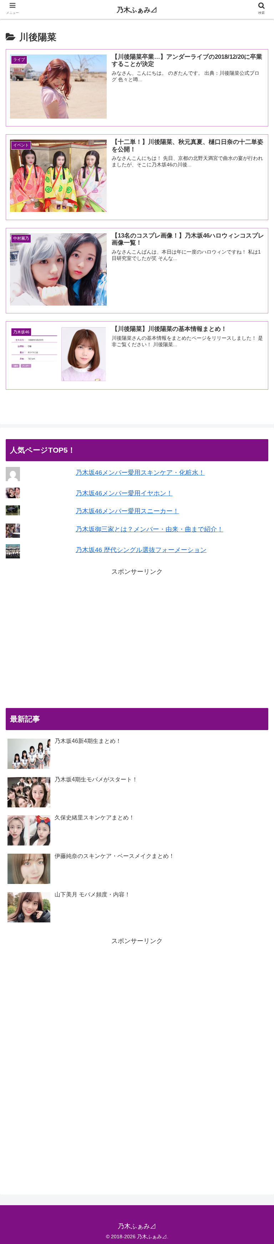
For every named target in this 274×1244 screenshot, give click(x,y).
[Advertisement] (137, 639)
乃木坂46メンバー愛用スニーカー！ (127, 511)
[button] (253, 829)
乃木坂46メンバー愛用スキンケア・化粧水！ (140, 472)
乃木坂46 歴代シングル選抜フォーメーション (141, 549)
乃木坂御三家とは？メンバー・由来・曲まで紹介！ (149, 529)
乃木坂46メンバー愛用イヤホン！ (124, 493)
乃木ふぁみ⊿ (137, 10)
